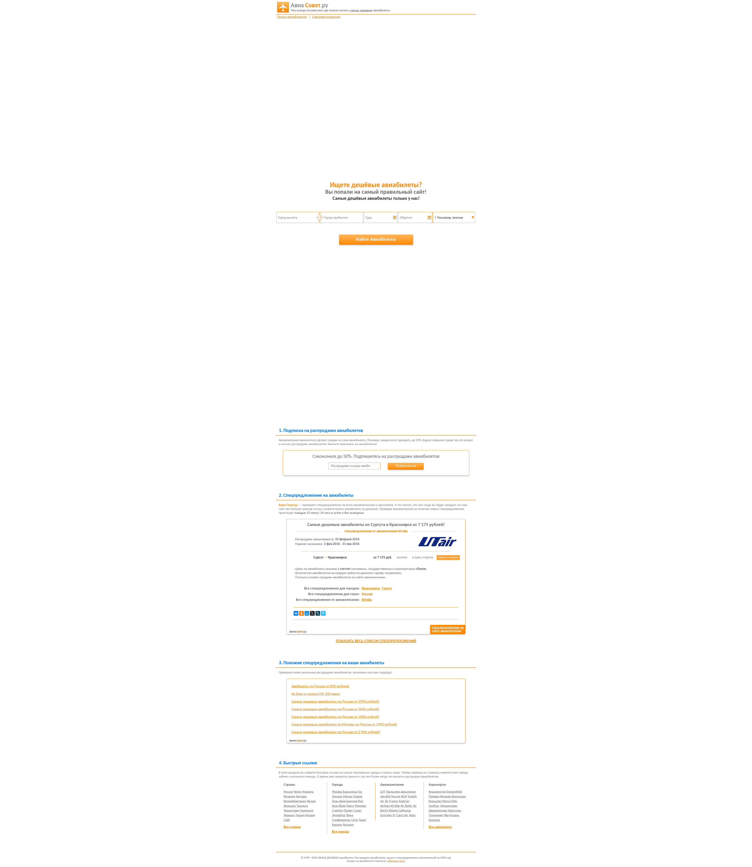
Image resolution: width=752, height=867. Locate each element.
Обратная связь (396, 861)
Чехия (298, 792)
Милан (347, 796)
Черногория (291, 810)
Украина (289, 815)
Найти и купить (448, 557)
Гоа (360, 792)
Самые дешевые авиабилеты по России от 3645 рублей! (335, 709)
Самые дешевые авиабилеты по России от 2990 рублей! (335, 702)
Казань (454, 815)
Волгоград (459, 796)
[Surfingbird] (323, 613)
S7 (393, 815)
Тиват (362, 820)
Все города (340, 832)
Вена (349, 815)
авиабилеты (340, 7)
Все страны (292, 827)
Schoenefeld (454, 792)
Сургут (387, 588)
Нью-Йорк (338, 806)
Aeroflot (385, 796)
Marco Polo (449, 801)
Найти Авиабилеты (376, 239)
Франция (290, 806)
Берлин (337, 824)
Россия (367, 594)
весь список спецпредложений (376, 641)
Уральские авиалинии (401, 792)
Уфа (446, 815)
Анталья (348, 824)
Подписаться (405, 466)
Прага (350, 806)
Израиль (308, 792)
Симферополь (341, 820)
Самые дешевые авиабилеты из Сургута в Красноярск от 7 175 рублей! (376, 525)
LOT (382, 792)
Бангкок (351, 801)
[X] (312, 613)
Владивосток (437, 792)
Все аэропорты (440, 827)
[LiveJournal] (317, 613)
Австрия (301, 796)
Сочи (354, 820)
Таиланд (302, 806)
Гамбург (434, 806)
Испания (289, 796)
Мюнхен (360, 806)
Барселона (350, 792)
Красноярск (371, 588)
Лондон (337, 796)
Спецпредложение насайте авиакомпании (448, 629)
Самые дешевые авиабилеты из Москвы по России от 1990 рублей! (344, 725)
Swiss (412, 815)
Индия (311, 801)
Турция (300, 815)
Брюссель (454, 810)
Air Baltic (406, 806)
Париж (357, 796)
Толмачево (436, 815)
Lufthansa (405, 810)
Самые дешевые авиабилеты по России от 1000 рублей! (335, 717)
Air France (391, 801)
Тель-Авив (339, 801)
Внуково (445, 796)
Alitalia (393, 810)
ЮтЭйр (395, 806)
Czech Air (402, 815)
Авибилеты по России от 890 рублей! (320, 686)
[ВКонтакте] (296, 613)
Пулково (434, 796)
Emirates (386, 815)
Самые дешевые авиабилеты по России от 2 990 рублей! (335, 732)
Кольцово (435, 801)
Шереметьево (438, 810)
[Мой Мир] (307, 613)
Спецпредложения (326, 17)
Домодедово (448, 806)
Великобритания (295, 801)
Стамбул (337, 810)
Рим (360, 801)
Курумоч (434, 820)
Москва (337, 792)
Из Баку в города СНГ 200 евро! (315, 694)
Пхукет (348, 810)
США (287, 820)
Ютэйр (367, 600)
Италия (310, 815)
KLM (404, 796)
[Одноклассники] (301, 613)
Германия (306, 810)
